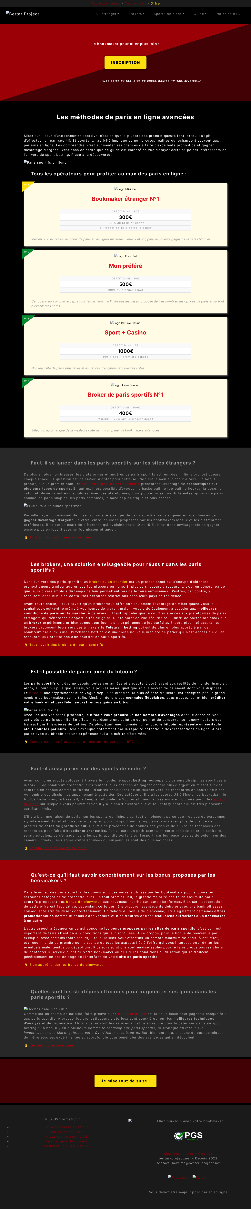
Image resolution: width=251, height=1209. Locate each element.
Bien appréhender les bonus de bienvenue (66, 965)
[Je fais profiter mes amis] (178, 1177)
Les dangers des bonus (66, 1141)
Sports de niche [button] (168, 14)
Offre (155, 3)
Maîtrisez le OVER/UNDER (67, 1146)
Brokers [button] (135, 14)
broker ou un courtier (108, 582)
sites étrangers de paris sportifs (111, 484)
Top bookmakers (106, 3)
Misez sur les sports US (66, 1136)
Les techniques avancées (51, 1045)
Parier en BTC (228, 14)
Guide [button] (199, 14)
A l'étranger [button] (105, 14)
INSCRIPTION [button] (125, 62)
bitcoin (35, 693)
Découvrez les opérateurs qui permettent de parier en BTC (81, 742)
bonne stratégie (132, 1014)
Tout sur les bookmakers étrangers (60, 537)
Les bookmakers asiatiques (67, 1127)
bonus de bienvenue (84, 902)
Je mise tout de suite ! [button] (125, 1081)
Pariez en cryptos (66, 1132)
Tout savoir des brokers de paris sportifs (66, 645)
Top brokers (135, 3)
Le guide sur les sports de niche (58, 848)
